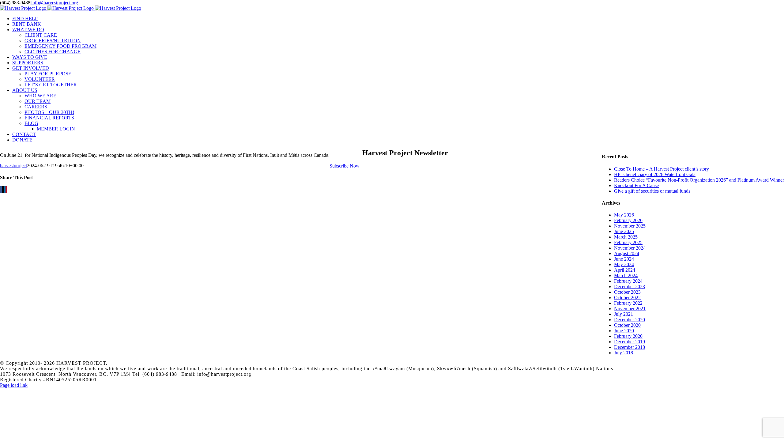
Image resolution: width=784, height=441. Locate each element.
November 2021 (630, 308)
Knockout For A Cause (636, 185)
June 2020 (624, 330)
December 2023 (629, 286)
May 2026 (624, 214)
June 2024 (624, 259)
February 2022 (628, 303)
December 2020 (629, 319)
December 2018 (629, 347)
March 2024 (626, 275)
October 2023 (627, 292)
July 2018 (623, 352)
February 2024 (628, 281)
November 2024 (630, 248)
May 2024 (624, 264)
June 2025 (624, 231)
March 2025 (626, 236)
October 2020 (627, 325)
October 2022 (627, 297)
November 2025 (630, 225)
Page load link (14, 385)
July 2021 (623, 314)
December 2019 (629, 341)
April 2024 (624, 270)
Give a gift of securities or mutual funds (652, 191)
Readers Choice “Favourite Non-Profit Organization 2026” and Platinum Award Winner (699, 180)
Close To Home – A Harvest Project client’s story (661, 169)
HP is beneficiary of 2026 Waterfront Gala (654, 174)
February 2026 (628, 220)
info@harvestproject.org (54, 2)
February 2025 (628, 242)
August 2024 (626, 253)
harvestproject (13, 165)
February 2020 (628, 336)
